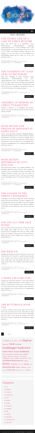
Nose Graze (30, 432)
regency (26, 360)
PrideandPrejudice (24, 358)
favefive (8, 400)
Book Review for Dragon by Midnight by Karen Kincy (17, 129)
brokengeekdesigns (9, 61)
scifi (22, 364)
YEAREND (27, 370)
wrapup (4, 370)
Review (6, 363)
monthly (12, 358)
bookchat (23, 212)
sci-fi (19, 364)
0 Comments (17, 62)
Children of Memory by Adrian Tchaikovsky (17, 104)
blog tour (6, 344)
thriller (18, 367)
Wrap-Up (8, 422)
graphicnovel (10, 356)
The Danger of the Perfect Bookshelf (14, 194)
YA (23, 370)
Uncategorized (10, 419)
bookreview (24, 347)
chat (4, 354)
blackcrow (16, 340)
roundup (14, 364)
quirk (30, 358)
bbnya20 (11, 340)
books (16, 351)
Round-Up (23, 268)
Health (8, 403)
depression (9, 354)
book (11, 344)
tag (31, 364)
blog (20, 341)
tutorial (8, 414)
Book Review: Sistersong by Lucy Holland (14, 162)
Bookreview (6, 62)
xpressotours (19, 370)
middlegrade (6, 358)
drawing (15, 354)
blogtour (23, 61)
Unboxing (8, 417)
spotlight (26, 364)
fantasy (25, 354)
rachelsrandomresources (13, 360)
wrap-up (29, 367)
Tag (7, 411)
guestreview (16, 356)
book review (8, 351)
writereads (11, 370)
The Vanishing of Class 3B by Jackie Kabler (17, 73)
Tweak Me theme (20, 432)
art (3, 341)
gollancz (5, 356)
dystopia (21, 354)
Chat (7, 397)
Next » (9, 334)
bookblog (18, 344)
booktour (24, 351)
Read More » (29, 65)
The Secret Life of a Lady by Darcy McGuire (16, 40)
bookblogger (10, 347)
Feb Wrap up (9, 251)
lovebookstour (23, 356)
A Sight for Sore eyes (16, 278)
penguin (17, 358)
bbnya (7, 341)
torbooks (23, 367)
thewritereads (9, 367)
